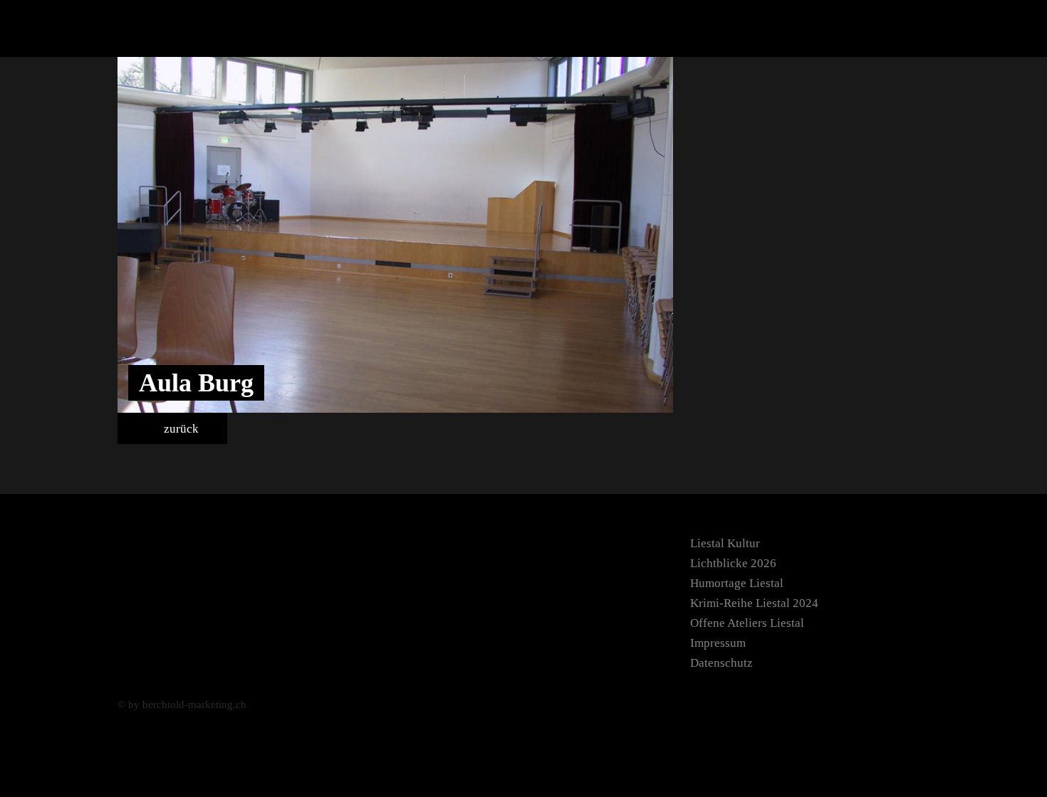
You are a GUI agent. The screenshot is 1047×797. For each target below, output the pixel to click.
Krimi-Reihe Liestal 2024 (754, 603)
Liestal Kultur (725, 543)
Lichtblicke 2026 (733, 563)
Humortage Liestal (736, 583)
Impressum (718, 643)
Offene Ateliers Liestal (747, 623)
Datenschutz (721, 663)
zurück (180, 429)
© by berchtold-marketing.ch (182, 704)
